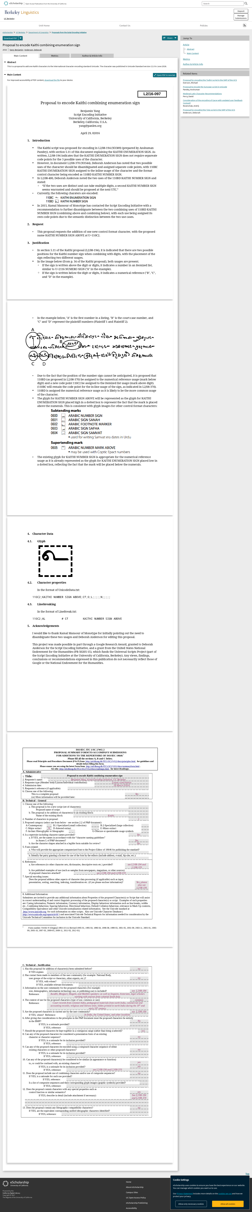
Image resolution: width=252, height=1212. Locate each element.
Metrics (186, 59)
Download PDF (10, 38)
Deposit (241, 11)
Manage (241, 16)
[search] (246, 3)
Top (247, 1173)
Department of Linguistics (38, 32)
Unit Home (44, 25)
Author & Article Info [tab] (92, 55)
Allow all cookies (228, 1204)
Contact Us (124, 25)
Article (186, 44)
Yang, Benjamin (16, 49)
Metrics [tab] (54, 55)
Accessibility (131, 1208)
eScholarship (8, 32)
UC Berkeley (9, 18)
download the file (52, 80)
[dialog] (210, 1192)
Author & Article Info (193, 64)
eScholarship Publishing (137, 1203)
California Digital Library (11, 1193)
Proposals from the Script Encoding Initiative (69, 32)
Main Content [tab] (20, 55)
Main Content (14, 74)
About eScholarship (134, 1187)
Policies (204, 25)
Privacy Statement (185, 1193)
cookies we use (225, 1193)
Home (128, 1182)
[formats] (20, 38)
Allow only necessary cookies (191, 1204)
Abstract (11, 62)
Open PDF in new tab (166, 75)
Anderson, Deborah (33, 49)
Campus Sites (132, 1192)
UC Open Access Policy (136, 1197)
